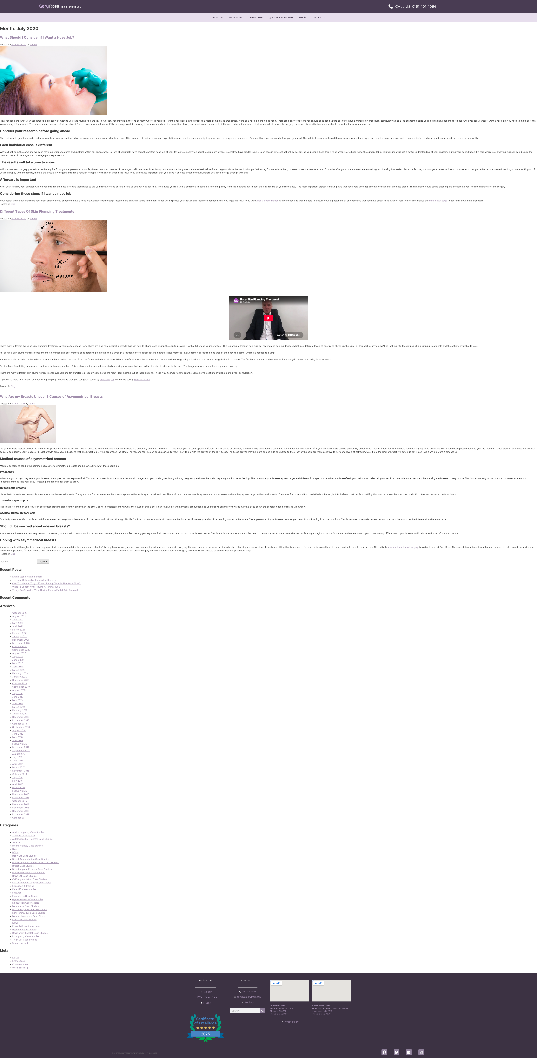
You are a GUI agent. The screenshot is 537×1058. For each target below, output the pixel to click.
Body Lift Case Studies (24, 855)
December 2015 (20, 794)
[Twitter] (396, 1052)
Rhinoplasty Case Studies (25, 936)
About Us (217, 17)
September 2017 (21, 750)
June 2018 (17, 733)
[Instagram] (421, 1052)
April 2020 (17, 666)
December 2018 (20, 717)
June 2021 (17, 619)
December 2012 (20, 811)
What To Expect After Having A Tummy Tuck (36, 586)
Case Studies (255, 17)
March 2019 (18, 706)
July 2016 (17, 777)
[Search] (262, 1010)
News (15, 922)
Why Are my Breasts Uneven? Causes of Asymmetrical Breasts (51, 396)
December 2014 (20, 804)
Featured (17, 892)
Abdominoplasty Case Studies (28, 832)
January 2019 (19, 713)
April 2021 (17, 626)
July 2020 (17, 656)
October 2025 (19, 612)
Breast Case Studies (23, 865)
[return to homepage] (60, 6)
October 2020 (19, 646)
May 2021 (17, 623)
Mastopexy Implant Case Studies (29, 909)
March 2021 (18, 629)
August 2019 (19, 690)
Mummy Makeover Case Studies (29, 916)
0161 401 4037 (324, 1014)
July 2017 (17, 757)
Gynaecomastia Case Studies (27, 899)
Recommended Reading (24, 929)
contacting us (107, 379)
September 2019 (21, 686)
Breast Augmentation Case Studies (30, 859)
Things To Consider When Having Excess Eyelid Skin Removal (45, 590)
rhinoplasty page (438, 200)
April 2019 (17, 703)
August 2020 (19, 653)
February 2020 (20, 673)
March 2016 (18, 787)
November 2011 (20, 814)
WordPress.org (20, 967)
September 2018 (21, 727)
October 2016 (19, 774)
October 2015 (19, 800)
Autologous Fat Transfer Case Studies (32, 839)
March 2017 (18, 767)
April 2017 (17, 764)
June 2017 (17, 760)
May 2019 (17, 700)
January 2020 (19, 676)
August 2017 (18, 753)
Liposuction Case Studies (25, 902)
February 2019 (19, 710)
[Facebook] (384, 1052)
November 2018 (20, 720)
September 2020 (21, 649)
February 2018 (19, 743)
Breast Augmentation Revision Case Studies (35, 862)
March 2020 (18, 670)
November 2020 (21, 643)
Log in (15, 957)
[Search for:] (18, 561)
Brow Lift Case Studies (24, 875)
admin (33, 44)
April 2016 (17, 784)
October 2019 (19, 683)
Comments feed (20, 964)
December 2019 (20, 680)
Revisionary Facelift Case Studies (30, 933)
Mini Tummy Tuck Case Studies (28, 912)
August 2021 (19, 616)
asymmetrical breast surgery (403, 547)
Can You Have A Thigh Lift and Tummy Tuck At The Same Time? (46, 583)
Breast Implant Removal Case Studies (32, 869)
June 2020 (18, 659)
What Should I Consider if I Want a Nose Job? (37, 37)
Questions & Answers (281, 17)
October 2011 (19, 817)
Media (302, 17)
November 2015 (20, 797)
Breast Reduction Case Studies (28, 872)
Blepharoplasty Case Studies (27, 845)
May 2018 (17, 737)
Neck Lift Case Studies (24, 919)
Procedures (235, 17)
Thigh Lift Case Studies (24, 939)
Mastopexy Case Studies (25, 906)
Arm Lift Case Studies (23, 835)
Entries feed (18, 961)
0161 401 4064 (142, 379)
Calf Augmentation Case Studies (29, 879)
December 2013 (20, 807)
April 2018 (17, 740)
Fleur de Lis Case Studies (25, 896)
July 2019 (17, 693)
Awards (16, 842)
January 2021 (19, 636)
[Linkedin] (409, 1052)
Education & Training (23, 886)
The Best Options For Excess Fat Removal (34, 580)
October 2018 (19, 723)
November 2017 (20, 747)
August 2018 (19, 730)
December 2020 (21, 639)
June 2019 (17, 696)
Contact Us (318, 17)
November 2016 (20, 770)
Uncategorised (20, 943)
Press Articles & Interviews (26, 926)
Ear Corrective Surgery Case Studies (31, 882)
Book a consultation (267, 200)
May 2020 (17, 663)
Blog (13, 204)
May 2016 (17, 780)
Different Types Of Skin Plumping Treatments (37, 211)
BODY (15, 852)
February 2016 (19, 790)
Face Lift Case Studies (24, 889)
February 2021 (19, 633)
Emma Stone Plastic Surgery (27, 576)
